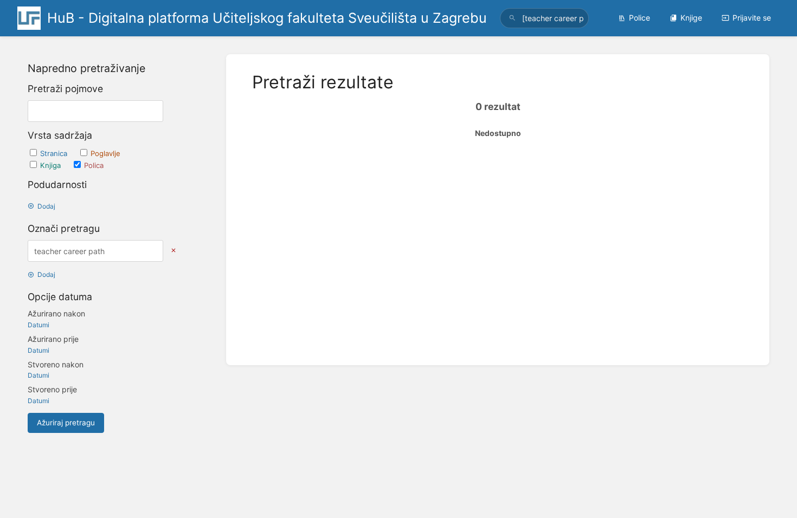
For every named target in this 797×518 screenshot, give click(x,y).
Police (639, 17)
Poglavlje (105, 153)
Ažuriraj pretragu (66, 422)
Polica (94, 165)
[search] (544, 18)
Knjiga (51, 165)
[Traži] (512, 18)
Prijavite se (751, 17)
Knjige (691, 17)
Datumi (38, 325)
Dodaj (46, 206)
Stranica (54, 153)
